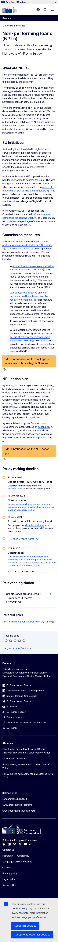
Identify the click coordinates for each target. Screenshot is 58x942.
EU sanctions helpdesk (14, 798)
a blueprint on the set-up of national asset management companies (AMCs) (31, 337)
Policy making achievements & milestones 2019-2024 (28, 775)
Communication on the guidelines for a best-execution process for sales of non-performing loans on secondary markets (31, 507)
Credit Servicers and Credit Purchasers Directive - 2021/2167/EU (23, 598)
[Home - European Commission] (9, 9)
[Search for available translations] (48, 190)
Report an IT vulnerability (15, 855)
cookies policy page (22, 908)
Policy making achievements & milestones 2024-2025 (28, 766)
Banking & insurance (15, 25)
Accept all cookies (25, 925)
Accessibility (9, 885)
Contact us (8, 849)
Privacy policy (10, 873)
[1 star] (6, 640)
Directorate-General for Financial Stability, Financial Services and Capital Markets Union (26, 751)
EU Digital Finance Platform (17, 804)
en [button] (38, 10)
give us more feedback (19, 648)
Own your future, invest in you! (18, 810)
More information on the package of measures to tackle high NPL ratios (27, 361)
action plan (44, 426)
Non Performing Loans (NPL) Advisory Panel (26, 621)
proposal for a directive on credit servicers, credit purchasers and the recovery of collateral (29, 296)
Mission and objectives (14, 758)
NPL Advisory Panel (34, 525)
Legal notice (8, 879)
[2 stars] (8, 640)
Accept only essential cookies (32, 934)
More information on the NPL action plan (27, 451)
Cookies (6, 867)
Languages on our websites (17, 861)
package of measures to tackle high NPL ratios (27, 245)
